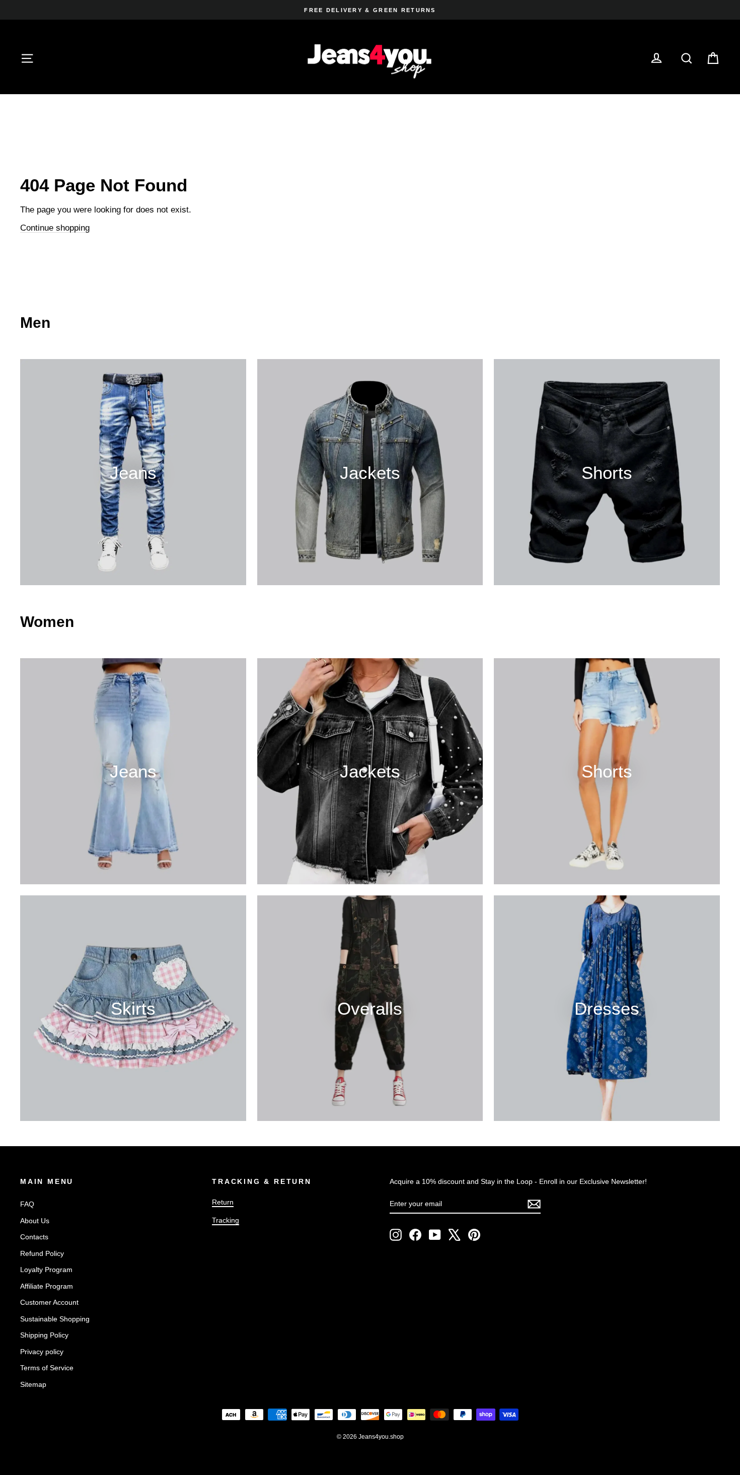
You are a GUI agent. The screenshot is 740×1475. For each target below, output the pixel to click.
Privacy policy (41, 1352)
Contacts (34, 1237)
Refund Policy (42, 1253)
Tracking (225, 1220)
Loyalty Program (46, 1270)
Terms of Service (46, 1368)
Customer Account (49, 1302)
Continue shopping (55, 228)
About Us (34, 1221)
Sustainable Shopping (55, 1319)
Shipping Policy (44, 1335)
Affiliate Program (46, 1286)
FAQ (27, 1204)
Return (223, 1202)
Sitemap (33, 1384)
